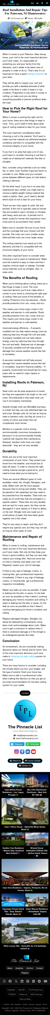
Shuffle (39, 18)
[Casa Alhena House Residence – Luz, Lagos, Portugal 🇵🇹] (13, 786)
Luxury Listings (34, 760)
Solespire (11, 989)
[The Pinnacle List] (25, 959)
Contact (39, 968)
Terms (44, 1004)
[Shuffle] (37, 3)
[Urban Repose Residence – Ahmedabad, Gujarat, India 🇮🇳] (36, 905)
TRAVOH (12, 994)
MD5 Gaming (36, 994)
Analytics (19, 968)
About (9, 968)
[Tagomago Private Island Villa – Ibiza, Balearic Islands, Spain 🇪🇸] (13, 905)
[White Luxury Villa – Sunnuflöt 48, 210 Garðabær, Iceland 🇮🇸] (25, 942)
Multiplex (18, 1004)
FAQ (12, 1004)
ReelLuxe (23, 994)
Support (38, 1004)
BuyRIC (21, 989)
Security (31, 1004)
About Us (17, 760)
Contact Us (26, 765)
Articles (30, 18)
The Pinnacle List (17, 18)
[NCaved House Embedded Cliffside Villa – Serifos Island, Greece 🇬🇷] (36, 844)
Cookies (6, 1004)
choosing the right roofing (23, 656)
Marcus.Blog (25, 999)
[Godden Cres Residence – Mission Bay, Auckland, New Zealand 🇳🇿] (13, 844)
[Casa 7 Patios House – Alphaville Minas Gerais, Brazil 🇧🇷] (25, 823)
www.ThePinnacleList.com (27, 738)
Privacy (24, 1004)
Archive (30, 968)
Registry (25, 972)
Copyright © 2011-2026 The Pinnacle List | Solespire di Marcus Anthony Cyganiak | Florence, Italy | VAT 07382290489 (25, 1009)
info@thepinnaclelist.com (27, 735)
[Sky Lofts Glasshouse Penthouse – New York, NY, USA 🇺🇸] (36, 786)
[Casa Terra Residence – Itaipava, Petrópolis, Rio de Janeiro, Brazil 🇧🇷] (25, 884)
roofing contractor (35, 73)
